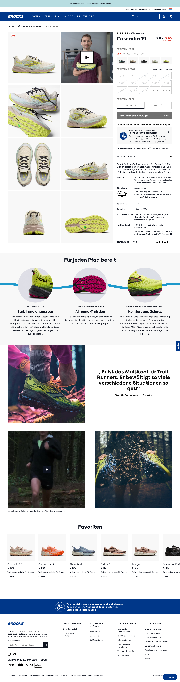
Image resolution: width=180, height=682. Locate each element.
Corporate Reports (153, 646)
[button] (34, 57)
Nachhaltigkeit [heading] (123, 225)
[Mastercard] (20, 665)
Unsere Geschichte (153, 637)
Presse (147, 658)
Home (11, 26)
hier (64, 511)
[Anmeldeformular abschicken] (45, 645)
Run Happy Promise (126, 636)
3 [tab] (86, 586)
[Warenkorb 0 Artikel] (171, 16)
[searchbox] (146, 16)
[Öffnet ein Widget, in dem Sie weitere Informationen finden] (170, 677)
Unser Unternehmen (153, 629)
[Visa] (11, 665)
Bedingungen (34, 675)
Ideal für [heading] (121, 177)
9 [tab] (94, 586)
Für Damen (24, 26)
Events (134, 9)
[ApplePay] (38, 665)
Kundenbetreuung (159, 9)
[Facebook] (14, 654)
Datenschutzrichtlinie (50, 675)
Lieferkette (12, 675)
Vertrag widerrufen (95, 675)
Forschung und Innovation (156, 650)
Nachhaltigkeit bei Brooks (156, 642)
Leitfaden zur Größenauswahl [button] (161, 69)
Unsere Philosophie (153, 633)
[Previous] (80, 586)
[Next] (99, 586)
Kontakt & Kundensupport (124, 630)
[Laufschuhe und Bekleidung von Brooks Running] (16, 16)
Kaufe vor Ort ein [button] (160, 148)
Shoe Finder (95, 632)
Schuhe (37, 26)
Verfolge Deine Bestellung (123, 645)
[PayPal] (29, 665)
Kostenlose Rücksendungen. (81, 610)
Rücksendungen (124, 640)
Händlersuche (144, 9)
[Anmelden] (164, 16)
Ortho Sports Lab (70, 629)
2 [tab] (85, 586)
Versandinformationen (127, 651)
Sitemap (64, 675)
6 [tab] (90, 586)
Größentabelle (96, 640)
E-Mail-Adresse (14, 641)
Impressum (23, 675)
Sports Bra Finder (97, 636)
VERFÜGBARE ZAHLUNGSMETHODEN (27, 660)
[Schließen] (171, 3)
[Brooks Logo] (28, 624)
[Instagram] (9, 654)
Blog (127, 9)
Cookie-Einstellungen (78, 675)
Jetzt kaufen (108, 3)
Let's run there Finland (69, 634)
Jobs (147, 654)
